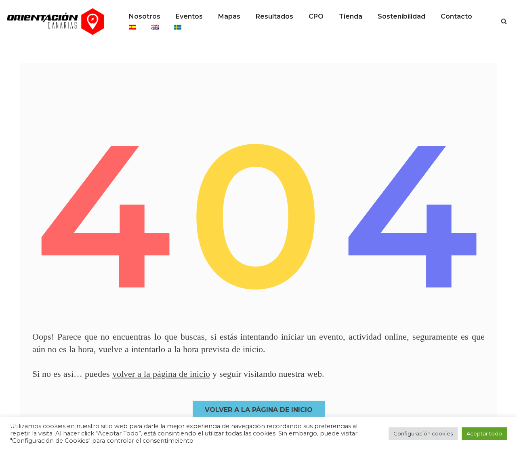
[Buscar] (504, 21)
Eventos (189, 16)
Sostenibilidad (401, 16)
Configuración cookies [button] (423, 433)
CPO (316, 16)
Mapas (229, 16)
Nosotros (144, 16)
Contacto (456, 16)
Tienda (350, 16)
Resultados (274, 16)
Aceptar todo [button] (484, 433)
